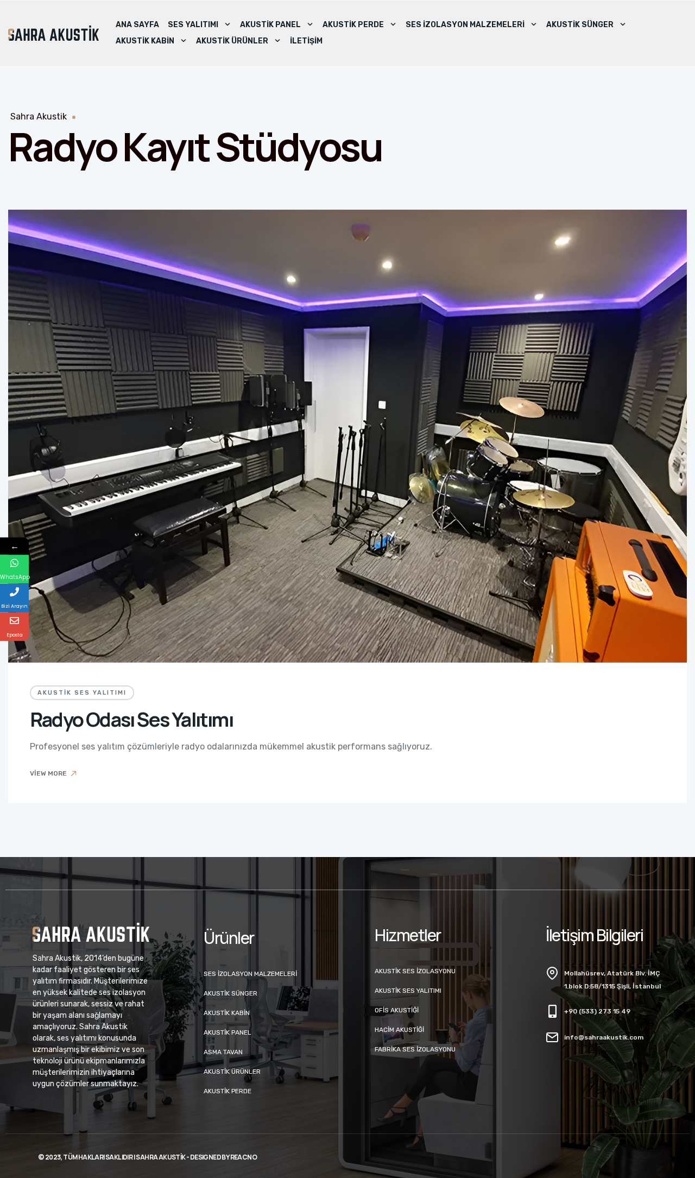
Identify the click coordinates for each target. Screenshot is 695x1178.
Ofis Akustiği (397, 1010)
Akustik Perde (353, 24)
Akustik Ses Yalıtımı (82, 692)
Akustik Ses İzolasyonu (415, 971)
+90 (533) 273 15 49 (597, 1011)
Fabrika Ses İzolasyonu (415, 1049)
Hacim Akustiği (399, 1030)
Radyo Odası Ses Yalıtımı (131, 719)
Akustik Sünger (580, 24)
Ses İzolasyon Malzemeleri (465, 24)
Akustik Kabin (145, 41)
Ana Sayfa (137, 24)
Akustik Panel (270, 24)
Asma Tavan (223, 1052)
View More (48, 773)
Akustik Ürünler (232, 41)
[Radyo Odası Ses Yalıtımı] (347, 436)
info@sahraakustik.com (603, 1037)
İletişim (306, 41)
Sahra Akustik (38, 116)
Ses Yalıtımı (193, 24)
